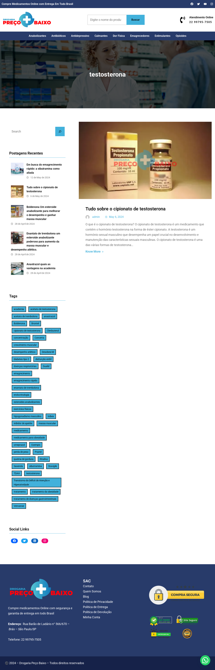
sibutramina (35, 466)
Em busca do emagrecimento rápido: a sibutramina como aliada (44, 168)
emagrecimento (22, 373)
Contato (88, 586)
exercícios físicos (22, 409)
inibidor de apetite (23, 423)
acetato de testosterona (42, 309)
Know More (93, 251)
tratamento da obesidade (45, 491)
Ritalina (44, 459)
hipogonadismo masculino (27, 416)
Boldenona (19, 323)
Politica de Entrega (95, 607)
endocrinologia (21, 394)
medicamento (21, 430)
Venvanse (19, 506)
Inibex (51, 416)
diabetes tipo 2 (21, 359)
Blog (86, 596)
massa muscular (47, 423)
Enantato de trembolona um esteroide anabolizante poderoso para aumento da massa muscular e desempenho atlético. (35, 241)
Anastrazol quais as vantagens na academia (41, 266)
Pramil (38, 452)
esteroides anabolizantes (27, 402)
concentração (21, 337)
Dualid (46, 366)
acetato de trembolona (25, 316)
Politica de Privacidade (98, 602)
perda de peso (21, 452)
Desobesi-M (48, 352)
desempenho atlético (24, 352)
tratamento (20, 491)
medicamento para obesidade (29, 437)
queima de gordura (23, 459)
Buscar (135, 19)
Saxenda (18, 466)
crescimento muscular (25, 345)
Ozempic (35, 444)
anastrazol (49, 316)
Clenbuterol (53, 330)
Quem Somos (92, 591)
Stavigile (52, 466)
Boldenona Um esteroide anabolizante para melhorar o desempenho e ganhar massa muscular (43, 213)
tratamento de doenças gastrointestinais (35, 499)
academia (19, 309)
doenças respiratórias (25, 366)
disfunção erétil (43, 359)
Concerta (39, 337)
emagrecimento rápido (25, 380)
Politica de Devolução (97, 612)
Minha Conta (91, 617)
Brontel (35, 323)
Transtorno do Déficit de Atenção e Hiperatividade (32, 482)
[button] (205, 660)
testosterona (33, 473)
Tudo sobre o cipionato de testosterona (42, 189)
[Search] (60, 131)
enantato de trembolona (26, 387)
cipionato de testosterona (27, 330)
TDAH (17, 473)
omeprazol (19, 444)
